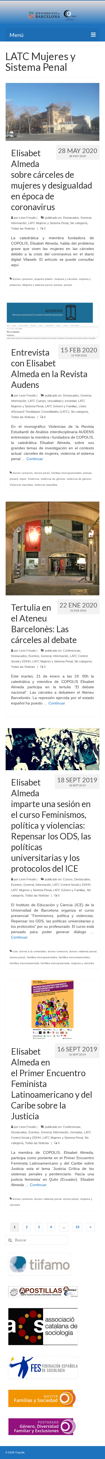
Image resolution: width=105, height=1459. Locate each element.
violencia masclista (45, 484)
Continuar (34, 459)
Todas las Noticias (23, 228)
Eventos (34, 656)
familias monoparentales (66, 472)
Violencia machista (21, 484)
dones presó (42, 472)
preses (68, 284)
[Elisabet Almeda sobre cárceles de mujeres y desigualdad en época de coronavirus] (52, 111)
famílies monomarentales (74, 957)
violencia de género (79, 478)
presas (58, 284)
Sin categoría (78, 223)
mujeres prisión (43, 278)
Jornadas (76, 1132)
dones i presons (23, 278)
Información (18, 223)
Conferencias (71, 650)
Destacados (71, 217)
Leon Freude (27, 217)
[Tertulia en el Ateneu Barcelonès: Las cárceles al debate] (52, 548)
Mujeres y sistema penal (37, 284)
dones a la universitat (32, 951)
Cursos (68, 879)
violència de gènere (53, 478)
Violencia (33, 478)
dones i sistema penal (82, 951)
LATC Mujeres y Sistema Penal (48, 223)
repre (23, 478)
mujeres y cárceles (65, 278)
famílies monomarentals (24, 963)
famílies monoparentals (55, 963)
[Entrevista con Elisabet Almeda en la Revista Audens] (52, 320)
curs (15, 951)
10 (77, 1227)
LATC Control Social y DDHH (71, 884)
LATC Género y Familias (61, 406)
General (85, 217)
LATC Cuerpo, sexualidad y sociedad (52, 400)
